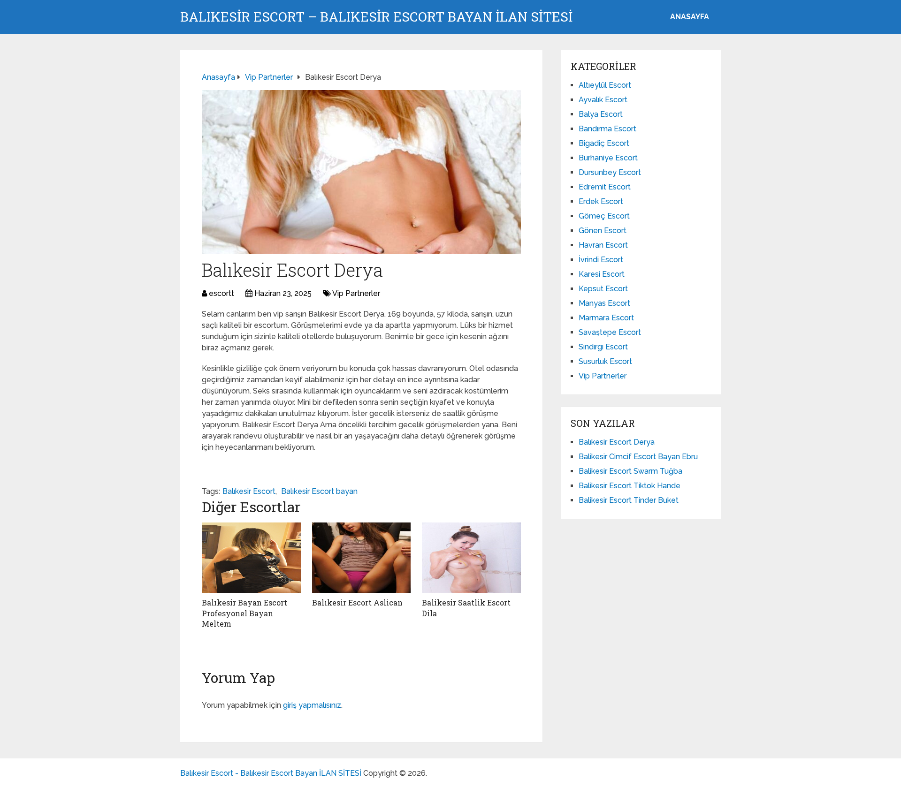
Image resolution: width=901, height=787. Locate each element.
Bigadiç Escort (604, 143)
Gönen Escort (602, 230)
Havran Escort (603, 245)
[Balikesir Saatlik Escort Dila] (471, 557)
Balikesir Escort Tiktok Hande (629, 485)
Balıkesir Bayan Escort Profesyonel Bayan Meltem (244, 613)
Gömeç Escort (604, 216)
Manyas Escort (604, 303)
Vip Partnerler (356, 293)
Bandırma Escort (607, 128)
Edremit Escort (605, 186)
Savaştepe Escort (610, 332)
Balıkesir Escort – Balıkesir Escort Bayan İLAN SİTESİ (376, 16)
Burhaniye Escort (608, 157)
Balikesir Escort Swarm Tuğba (630, 471)
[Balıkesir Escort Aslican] (361, 557)
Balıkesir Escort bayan (319, 491)
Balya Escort (601, 114)
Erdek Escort (601, 201)
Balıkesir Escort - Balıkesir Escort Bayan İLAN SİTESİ (270, 773)
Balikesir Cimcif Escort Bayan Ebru (638, 456)
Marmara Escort (606, 317)
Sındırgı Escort (603, 346)
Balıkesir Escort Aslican (357, 602)
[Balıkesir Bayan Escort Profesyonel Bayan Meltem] (251, 557)
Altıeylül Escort (605, 85)
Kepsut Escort (603, 288)
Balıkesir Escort (248, 491)
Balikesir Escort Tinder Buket (629, 500)
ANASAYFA (689, 16)
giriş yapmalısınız (312, 705)
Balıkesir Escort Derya (617, 442)
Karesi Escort (602, 274)
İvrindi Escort (601, 259)
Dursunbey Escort (610, 172)
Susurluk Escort (605, 361)
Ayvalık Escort (603, 99)
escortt (221, 293)
